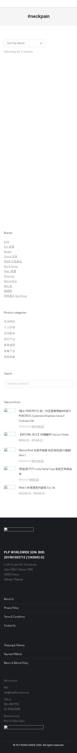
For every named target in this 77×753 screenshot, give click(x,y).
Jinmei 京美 (10, 256)
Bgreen (7, 251)
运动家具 (9, 333)
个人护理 (9, 327)
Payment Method (13, 654)
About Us (9, 599)
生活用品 (9, 321)
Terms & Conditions (14, 616)
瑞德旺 (8, 291)
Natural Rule (10, 281)
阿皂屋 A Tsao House (15, 295)
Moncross (9, 276)
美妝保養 (9, 356)
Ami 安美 (9, 246)
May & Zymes (11, 266)
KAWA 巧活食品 (13, 261)
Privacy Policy (11, 607)
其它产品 (9, 339)
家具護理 (9, 345)
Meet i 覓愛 (10, 271)
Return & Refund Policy (16, 662)
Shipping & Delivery (14, 645)
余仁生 (8, 286)
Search (69, 384)
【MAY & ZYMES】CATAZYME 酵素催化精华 (38, 210)
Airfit (6, 241)
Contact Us (9, 625)
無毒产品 (9, 351)
